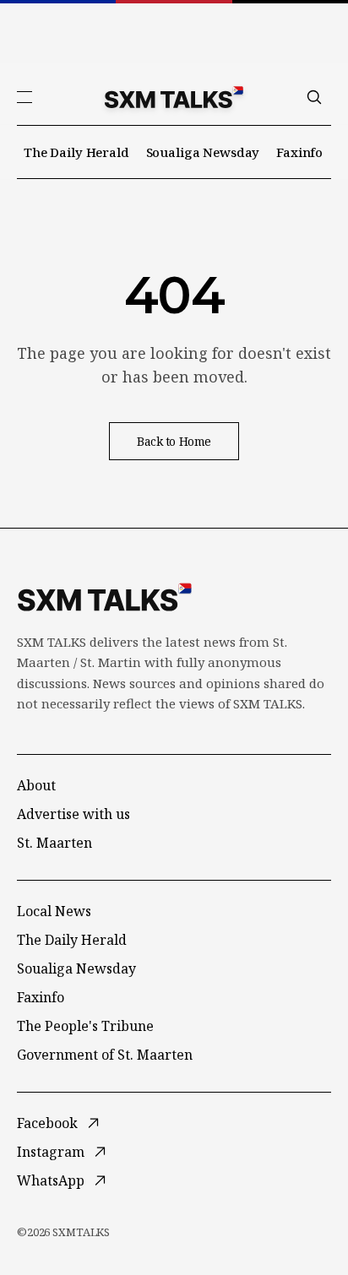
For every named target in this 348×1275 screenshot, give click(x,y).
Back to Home (174, 441)
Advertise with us (73, 814)
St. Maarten (54, 842)
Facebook (47, 1123)
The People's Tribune (85, 1026)
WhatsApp (50, 1180)
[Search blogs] (314, 97)
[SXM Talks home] (174, 97)
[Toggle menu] (24, 97)
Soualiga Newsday (203, 152)
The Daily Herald (76, 152)
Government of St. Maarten (105, 1054)
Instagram (50, 1151)
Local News (54, 911)
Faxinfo (299, 152)
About (36, 785)
